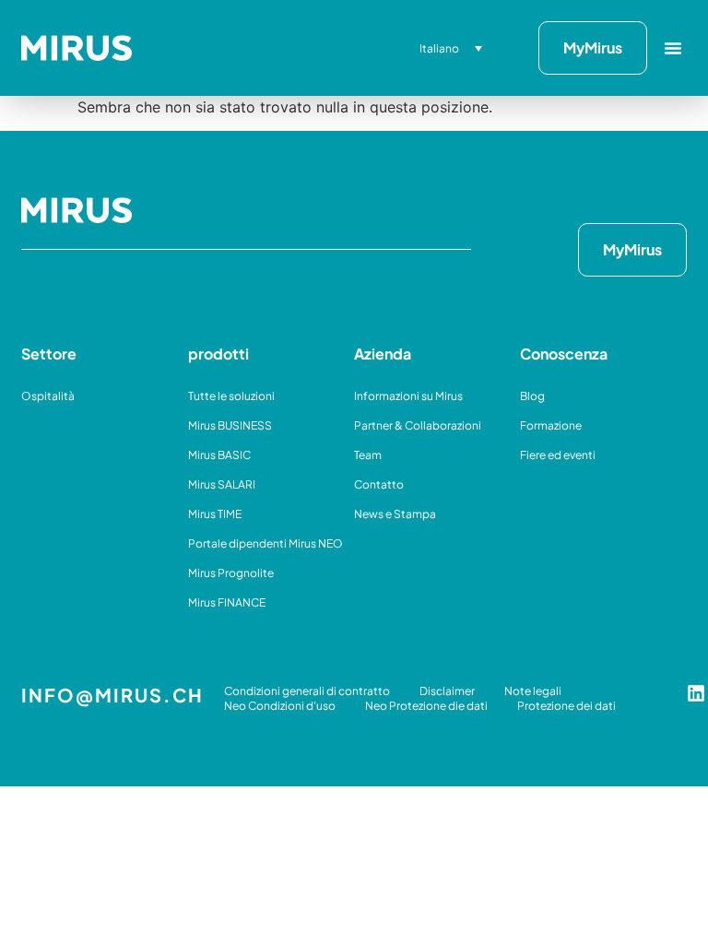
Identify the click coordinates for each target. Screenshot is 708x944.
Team (368, 455)
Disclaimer (447, 691)
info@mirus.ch (112, 694)
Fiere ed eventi (558, 455)
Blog (532, 396)
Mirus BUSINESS (230, 425)
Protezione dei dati (566, 706)
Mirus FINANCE (227, 602)
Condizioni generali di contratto (307, 691)
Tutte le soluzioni (231, 396)
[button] (673, 48)
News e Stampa (395, 514)
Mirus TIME (215, 514)
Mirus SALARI (221, 484)
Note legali (532, 691)
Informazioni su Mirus (408, 396)
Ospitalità (48, 396)
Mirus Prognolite (231, 573)
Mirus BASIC (219, 455)
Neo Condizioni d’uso (280, 706)
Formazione (551, 425)
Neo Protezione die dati (426, 706)
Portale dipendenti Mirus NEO (265, 543)
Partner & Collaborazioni (417, 425)
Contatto (379, 484)
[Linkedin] (696, 693)
